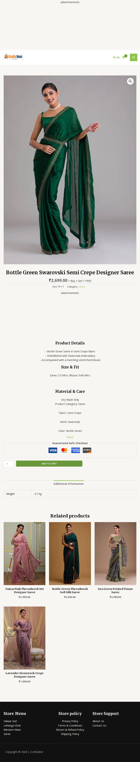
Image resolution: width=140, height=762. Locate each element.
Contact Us (99, 725)
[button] (130, 81)
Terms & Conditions (70, 725)
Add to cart (49, 463)
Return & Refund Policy (70, 729)
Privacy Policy (70, 721)
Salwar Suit (10, 721)
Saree (81, 286)
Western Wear (12, 729)
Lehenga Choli (12, 725)
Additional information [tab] (69, 483)
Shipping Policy (70, 734)
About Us (98, 721)
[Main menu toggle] (133, 57)
